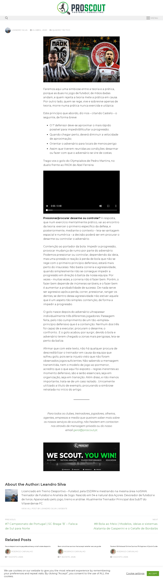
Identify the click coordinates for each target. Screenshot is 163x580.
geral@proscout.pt (85, 430)
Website (62, 508)
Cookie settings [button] (135, 573)
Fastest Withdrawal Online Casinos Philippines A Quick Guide (134, 546)
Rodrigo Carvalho (22, 551)
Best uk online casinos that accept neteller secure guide (79, 546)
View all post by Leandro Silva (39, 508)
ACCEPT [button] (153, 573)
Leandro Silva (19, 30)
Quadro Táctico (61, 30)
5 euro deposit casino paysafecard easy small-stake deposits (28, 546)
